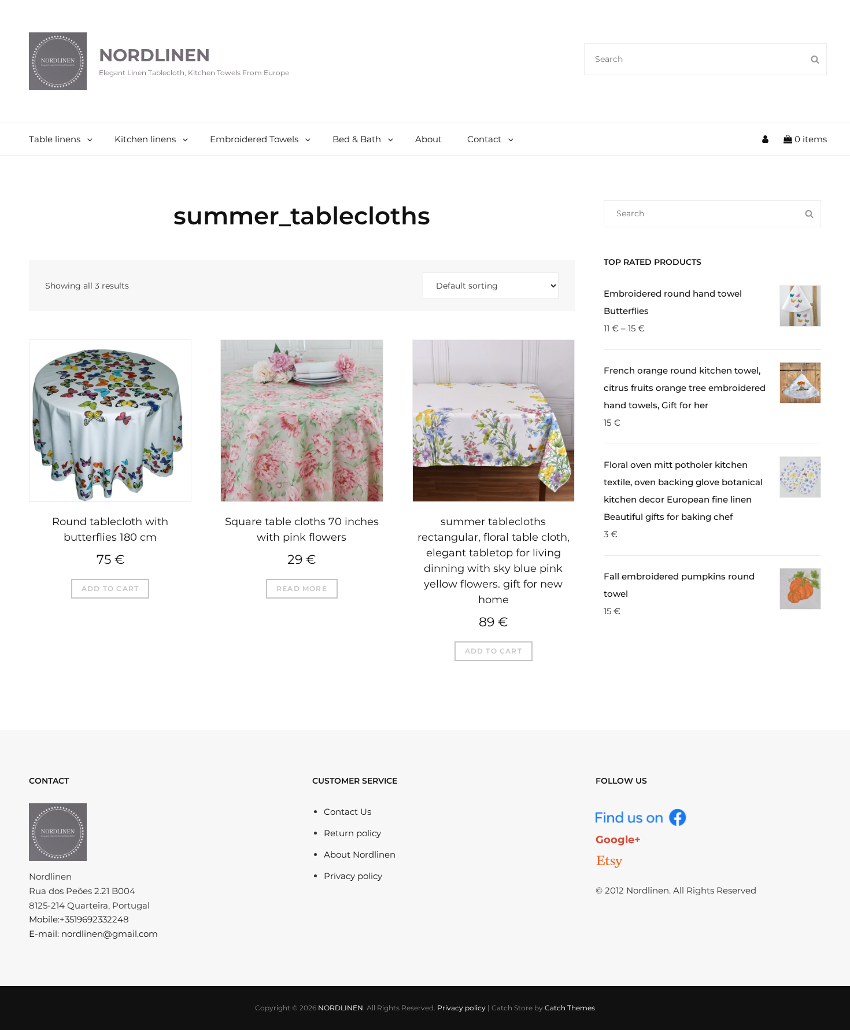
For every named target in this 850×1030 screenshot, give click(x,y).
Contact (484, 139)
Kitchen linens (145, 139)
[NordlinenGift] (609, 862)
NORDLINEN (154, 55)
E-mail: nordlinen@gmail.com (93, 933)
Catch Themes (570, 1007)
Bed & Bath (356, 139)
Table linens (54, 139)
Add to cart (110, 588)
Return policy (352, 833)
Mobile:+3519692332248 (79, 919)
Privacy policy (353, 875)
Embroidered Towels (254, 139)
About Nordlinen (360, 854)
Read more (301, 588)
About (428, 139)
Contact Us (347, 811)
